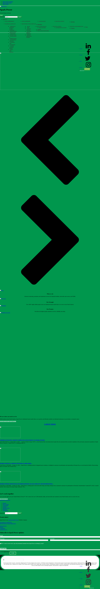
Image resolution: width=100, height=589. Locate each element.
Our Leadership (26, 21)
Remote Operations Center (29, 36)
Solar (28, 26)
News (86, 27)
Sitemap (4, 503)
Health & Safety (59, 21)
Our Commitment (9, 21)
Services (73, 21)
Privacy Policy (6, 504)
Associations (5, 505)
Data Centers (42, 27)
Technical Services (10, 23)
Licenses (4, 506)
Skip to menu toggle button (43, 30)
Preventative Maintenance (13, 32)
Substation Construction (12, 34)
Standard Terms (6, 508)
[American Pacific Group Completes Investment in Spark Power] (10, 437)
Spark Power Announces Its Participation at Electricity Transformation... (26, 484)
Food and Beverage (41, 26)
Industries (39, 24)
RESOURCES (3, 526)
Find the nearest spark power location (8, 421)
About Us (5, 19)
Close (12, 553)
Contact (39, 29)
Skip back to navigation (5, 500)
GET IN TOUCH (4, 499)
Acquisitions (42, 21)
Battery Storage (28, 29)
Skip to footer (6, 4)
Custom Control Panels (11, 47)
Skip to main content (7, 2)
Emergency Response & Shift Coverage (12, 28)
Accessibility (5, 510)
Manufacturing (57, 26)
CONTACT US (3, 529)
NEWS (1, 527)
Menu (2, 15)
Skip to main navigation (8, 1)
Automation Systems (61, 27)
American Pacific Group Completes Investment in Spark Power (22, 440)
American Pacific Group (13, 520)
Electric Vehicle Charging (28, 32)
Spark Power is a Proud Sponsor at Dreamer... (16, 463)
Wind (28, 27)
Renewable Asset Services (29, 23)
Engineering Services (12, 40)
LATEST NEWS (50, 424)
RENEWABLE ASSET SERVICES (8, 523)
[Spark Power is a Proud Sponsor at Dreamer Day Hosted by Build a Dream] (10, 461)
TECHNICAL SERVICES (6, 522)
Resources (5, 509)
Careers (73, 28)
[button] (50, 140)
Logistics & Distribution (76, 26)
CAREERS (2, 528)
